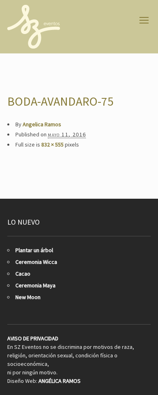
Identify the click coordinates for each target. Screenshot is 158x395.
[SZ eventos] (33, 26)
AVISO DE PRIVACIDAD (32, 338)
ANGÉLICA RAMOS (59, 380)
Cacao (22, 273)
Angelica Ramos (42, 124)
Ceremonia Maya (35, 285)
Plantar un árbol (34, 250)
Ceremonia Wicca (36, 261)
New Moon (28, 297)
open (144, 20)
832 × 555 (52, 144)
